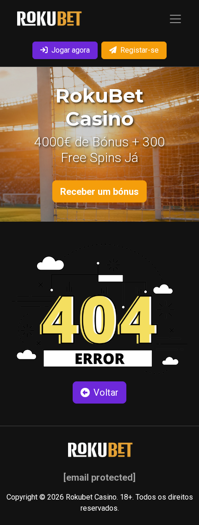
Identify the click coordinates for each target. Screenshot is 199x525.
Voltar (105, 392)
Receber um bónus (99, 191)
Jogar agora (70, 50)
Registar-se (139, 50)
